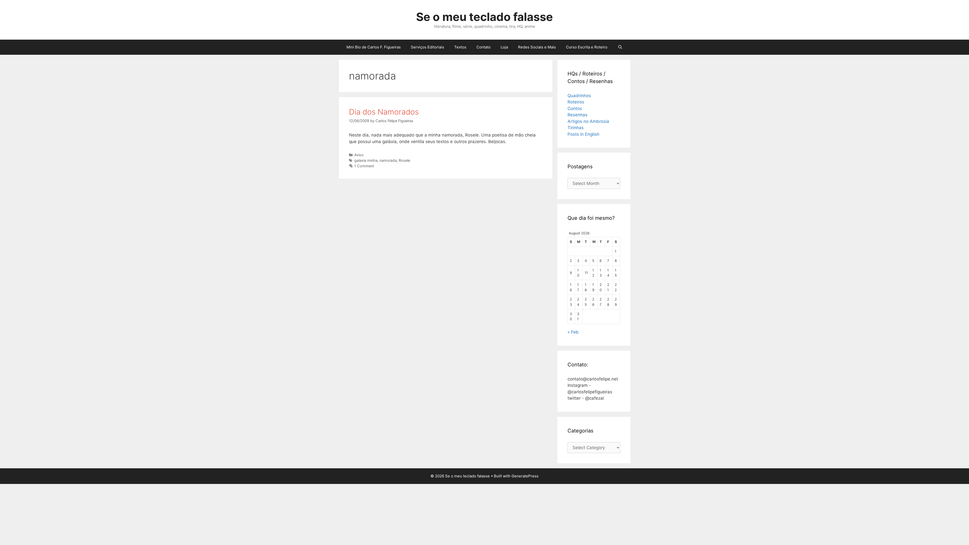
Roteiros (576, 101)
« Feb (573, 332)
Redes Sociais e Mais (537, 47)
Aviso (359, 155)
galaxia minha (366, 160)
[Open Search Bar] (619, 47)
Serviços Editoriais (427, 47)
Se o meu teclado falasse (484, 17)
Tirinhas (576, 127)
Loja (504, 47)
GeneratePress (525, 476)
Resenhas (577, 114)
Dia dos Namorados (384, 111)
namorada (388, 160)
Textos (460, 47)
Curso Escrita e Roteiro (586, 47)
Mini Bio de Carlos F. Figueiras (373, 47)
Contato (483, 47)
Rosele (404, 160)
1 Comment (364, 166)
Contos (575, 108)
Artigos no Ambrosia (588, 121)
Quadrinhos (579, 95)
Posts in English (583, 134)
